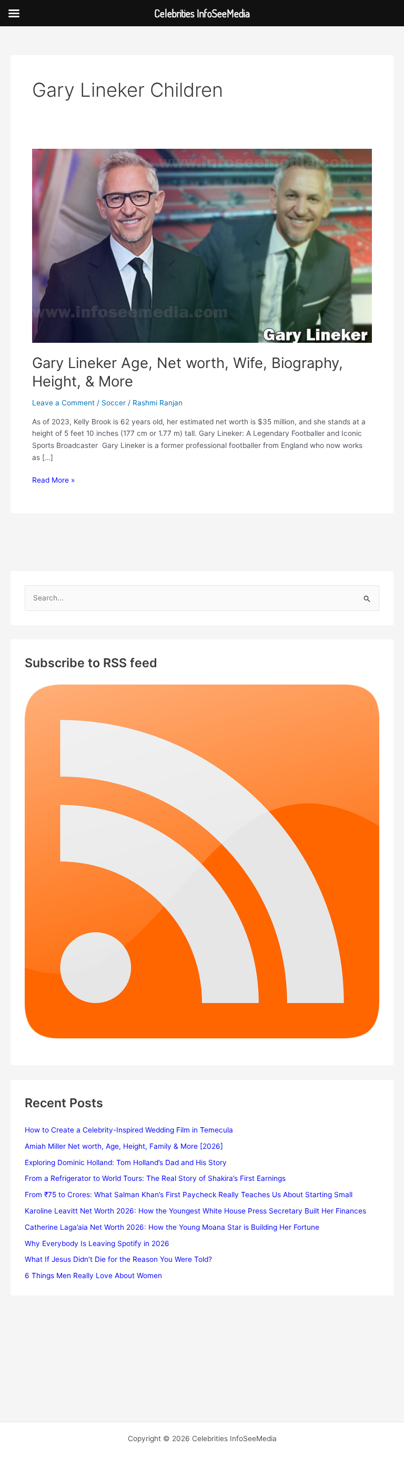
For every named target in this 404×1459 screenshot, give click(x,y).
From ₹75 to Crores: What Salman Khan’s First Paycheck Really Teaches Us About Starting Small (188, 1194)
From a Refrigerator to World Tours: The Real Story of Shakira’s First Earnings (155, 1178)
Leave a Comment (63, 403)
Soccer (114, 403)
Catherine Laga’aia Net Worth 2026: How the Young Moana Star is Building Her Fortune (172, 1227)
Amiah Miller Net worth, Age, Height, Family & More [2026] (124, 1146)
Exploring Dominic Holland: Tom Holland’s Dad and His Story (126, 1162)
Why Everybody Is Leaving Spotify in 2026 (97, 1243)
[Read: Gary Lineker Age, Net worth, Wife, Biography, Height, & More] (202, 245)
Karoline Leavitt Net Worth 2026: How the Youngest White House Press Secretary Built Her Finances (195, 1211)
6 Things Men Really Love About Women (93, 1275)
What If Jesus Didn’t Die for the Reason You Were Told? (118, 1259)
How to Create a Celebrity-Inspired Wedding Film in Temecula (129, 1130)
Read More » (53, 480)
